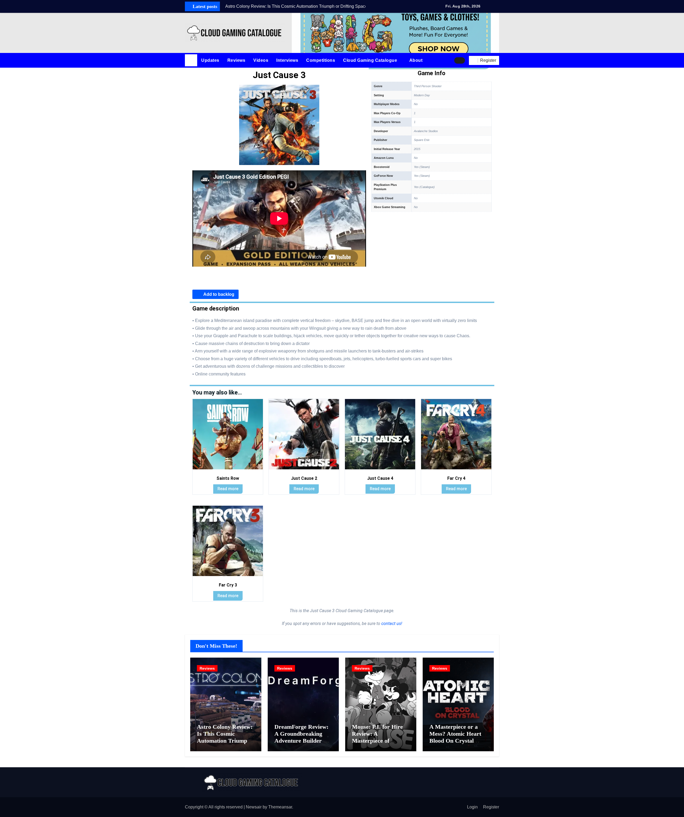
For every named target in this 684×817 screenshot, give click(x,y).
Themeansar (280, 807)
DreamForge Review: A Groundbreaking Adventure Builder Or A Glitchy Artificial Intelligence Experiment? (302, 744)
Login (472, 807)
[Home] (191, 60)
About (416, 60)
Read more (227, 488)
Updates (210, 60)
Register (491, 807)
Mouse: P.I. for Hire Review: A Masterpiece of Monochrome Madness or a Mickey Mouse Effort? (381, 744)
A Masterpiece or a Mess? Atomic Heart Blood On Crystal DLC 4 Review (455, 737)
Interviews (287, 60)
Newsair (254, 807)
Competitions (320, 60)
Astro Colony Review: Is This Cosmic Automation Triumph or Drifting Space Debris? (224, 740)
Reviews (236, 60)
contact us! (391, 623)
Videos (260, 60)
